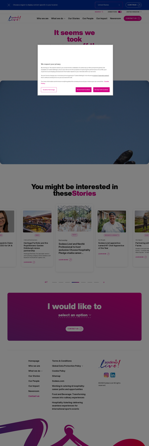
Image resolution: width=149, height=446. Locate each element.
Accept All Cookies (101, 89)
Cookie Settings (49, 89)
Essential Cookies (83, 89)
